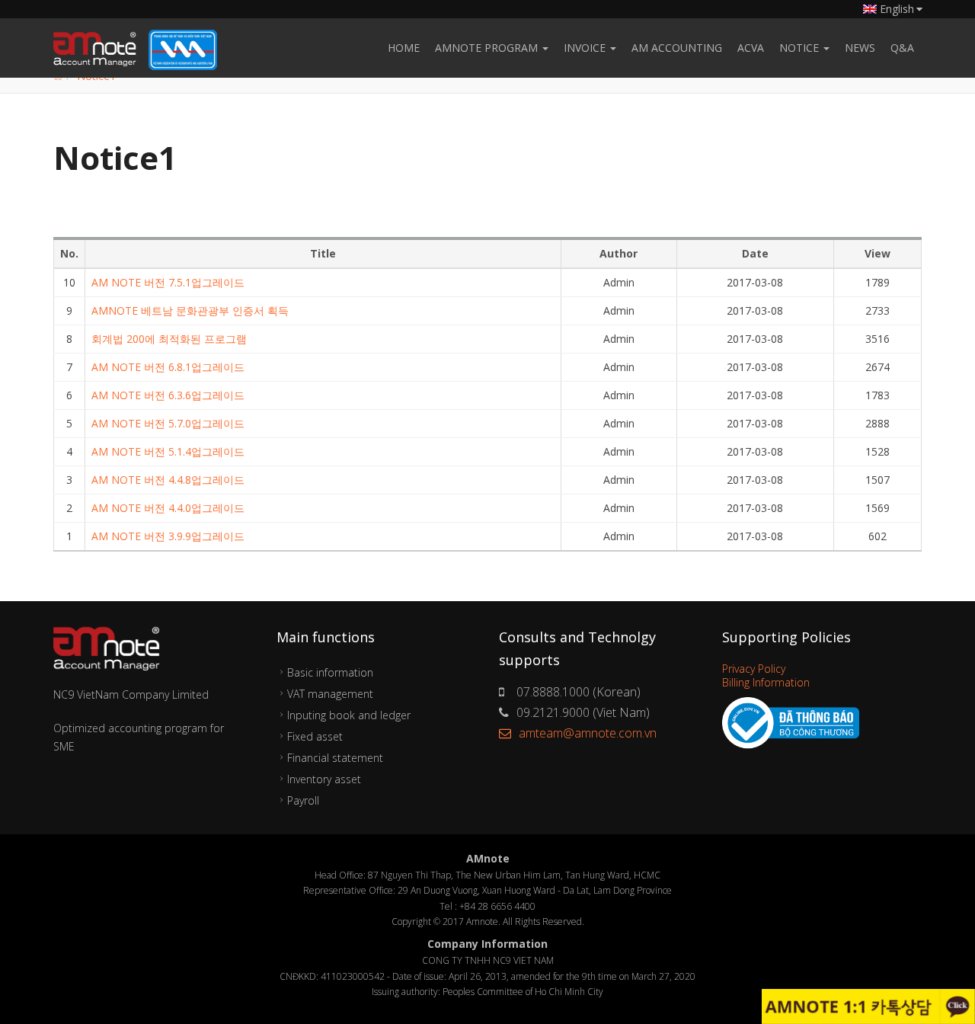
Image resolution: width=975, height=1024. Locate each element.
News (860, 47)
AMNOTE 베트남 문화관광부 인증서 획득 (190, 310)
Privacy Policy (753, 668)
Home (404, 47)
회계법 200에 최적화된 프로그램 (169, 338)
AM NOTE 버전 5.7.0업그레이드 (168, 423)
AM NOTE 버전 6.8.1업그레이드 (168, 367)
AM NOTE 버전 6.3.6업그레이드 (168, 395)
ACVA (750, 47)
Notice (800, 47)
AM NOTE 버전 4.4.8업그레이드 (168, 479)
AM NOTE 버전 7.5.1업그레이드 (168, 282)
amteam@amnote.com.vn (588, 733)
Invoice (586, 47)
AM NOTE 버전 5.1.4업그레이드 (168, 451)
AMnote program (488, 47)
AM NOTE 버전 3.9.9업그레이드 (168, 536)
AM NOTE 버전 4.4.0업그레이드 (168, 508)
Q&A (902, 47)
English (897, 9)
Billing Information (766, 682)
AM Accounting (676, 47)
